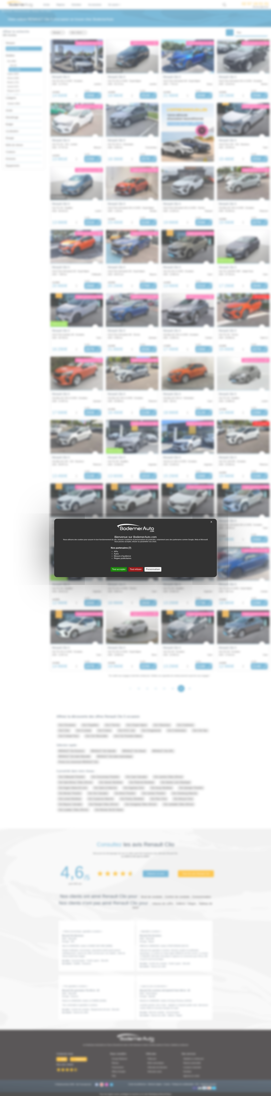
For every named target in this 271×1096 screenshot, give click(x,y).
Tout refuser (136, 569)
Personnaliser (153, 569)
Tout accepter (118, 569)
